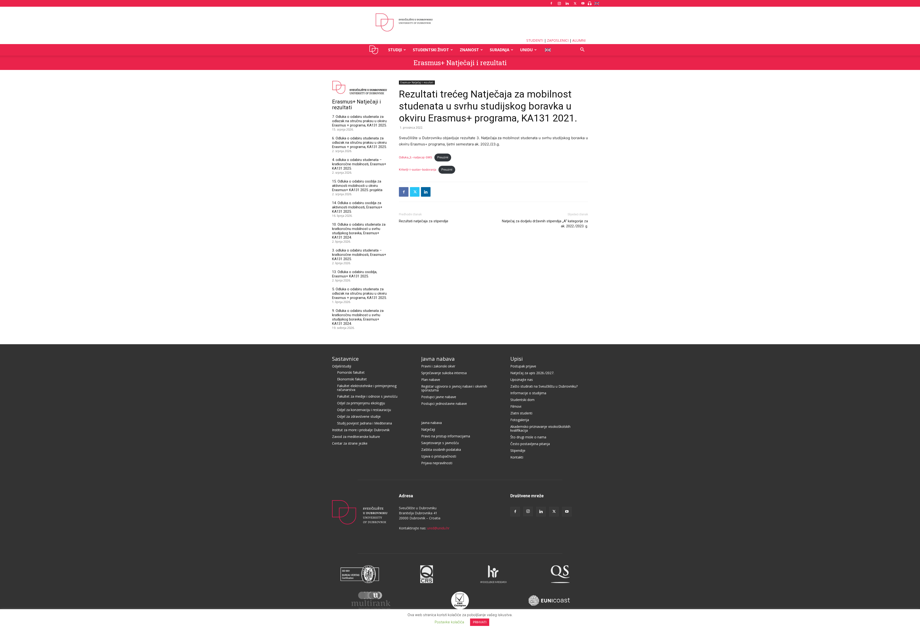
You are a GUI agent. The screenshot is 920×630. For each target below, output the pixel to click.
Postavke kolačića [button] (449, 622)
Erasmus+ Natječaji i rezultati (460, 62)
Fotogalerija (519, 420)
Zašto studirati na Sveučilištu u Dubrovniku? (544, 386)
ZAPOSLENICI (558, 40)
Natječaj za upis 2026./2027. (532, 373)
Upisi (516, 358)
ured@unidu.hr (438, 528)
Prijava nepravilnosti (436, 463)
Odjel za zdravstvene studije (359, 416)
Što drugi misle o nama (528, 437)
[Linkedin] (567, 3)
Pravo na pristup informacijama (445, 436)
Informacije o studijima (528, 393)
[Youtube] (582, 3)
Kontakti (516, 457)
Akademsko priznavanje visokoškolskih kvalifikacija (540, 428)
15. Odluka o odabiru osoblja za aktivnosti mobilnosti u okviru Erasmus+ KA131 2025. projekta (357, 185)
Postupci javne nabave (438, 397)
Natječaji (428, 429)
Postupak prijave (523, 366)
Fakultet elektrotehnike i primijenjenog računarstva (367, 388)
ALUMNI (579, 40)
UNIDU (375, 49)
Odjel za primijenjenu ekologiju (361, 403)
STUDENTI (534, 40)
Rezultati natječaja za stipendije (423, 221)
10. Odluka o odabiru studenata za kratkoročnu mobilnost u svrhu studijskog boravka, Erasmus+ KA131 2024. (358, 231)
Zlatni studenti (521, 413)
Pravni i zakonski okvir (438, 366)
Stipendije (517, 450)
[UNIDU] (460, 22)
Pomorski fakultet (351, 372)
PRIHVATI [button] (479, 622)
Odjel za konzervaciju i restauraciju (364, 409)
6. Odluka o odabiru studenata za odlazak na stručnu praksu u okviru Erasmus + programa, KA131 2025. (359, 142)
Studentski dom (522, 399)
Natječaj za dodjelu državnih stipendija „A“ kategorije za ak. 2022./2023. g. (545, 223)
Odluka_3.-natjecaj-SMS (415, 157)
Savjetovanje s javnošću (440, 443)
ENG (548, 49)
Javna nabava (438, 358)
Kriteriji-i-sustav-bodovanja (417, 169)
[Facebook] (551, 3)
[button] (582, 50)
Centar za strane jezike (350, 443)
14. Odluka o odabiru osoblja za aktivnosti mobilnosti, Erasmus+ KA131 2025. (357, 207)
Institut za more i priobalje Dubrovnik (361, 430)
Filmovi (515, 406)
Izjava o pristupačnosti (438, 456)
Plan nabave (430, 379)
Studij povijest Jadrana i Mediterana (364, 423)
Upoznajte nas (521, 379)
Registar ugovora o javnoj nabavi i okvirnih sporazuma (454, 388)
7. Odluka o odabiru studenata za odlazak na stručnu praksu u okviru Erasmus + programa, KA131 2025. (359, 121)
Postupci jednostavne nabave (444, 403)
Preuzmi (442, 157)
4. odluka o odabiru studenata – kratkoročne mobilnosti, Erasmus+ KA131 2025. (359, 164)
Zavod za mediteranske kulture (356, 436)
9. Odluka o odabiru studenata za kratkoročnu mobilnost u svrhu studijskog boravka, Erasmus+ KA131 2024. (358, 317)
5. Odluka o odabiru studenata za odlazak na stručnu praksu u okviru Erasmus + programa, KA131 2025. (359, 293)
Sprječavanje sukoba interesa (444, 373)
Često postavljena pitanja (530, 443)
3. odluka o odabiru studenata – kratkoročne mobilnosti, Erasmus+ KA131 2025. (359, 254)
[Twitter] (575, 3)
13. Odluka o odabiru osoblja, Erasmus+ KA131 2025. (354, 274)
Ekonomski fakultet (352, 379)
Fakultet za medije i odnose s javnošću (367, 396)
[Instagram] (559, 3)
